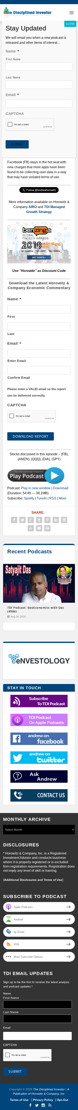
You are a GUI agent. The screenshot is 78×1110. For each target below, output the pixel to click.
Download (60, 488)
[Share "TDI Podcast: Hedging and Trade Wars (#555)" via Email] (39, 528)
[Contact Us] (39, 795)
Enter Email (16, 361)
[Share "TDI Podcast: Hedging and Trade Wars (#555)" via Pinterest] (47, 520)
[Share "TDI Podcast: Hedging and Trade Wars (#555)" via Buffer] (64, 520)
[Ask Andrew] (39, 776)
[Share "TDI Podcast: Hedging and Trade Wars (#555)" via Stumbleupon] (31, 528)
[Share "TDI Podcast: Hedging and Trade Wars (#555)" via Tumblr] (39, 520)
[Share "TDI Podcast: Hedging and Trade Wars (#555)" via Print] (47, 528)
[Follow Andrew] (39, 757)
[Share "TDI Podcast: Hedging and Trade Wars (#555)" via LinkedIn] (56, 520)
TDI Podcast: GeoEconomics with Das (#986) (35, 609)
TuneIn (42, 498)
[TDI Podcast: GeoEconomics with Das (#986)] (39, 583)
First (11, 316)
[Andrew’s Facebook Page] (39, 739)
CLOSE (70, 23)
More (62, 498)
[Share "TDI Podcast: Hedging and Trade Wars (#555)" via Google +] (31, 520)
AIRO (32, 207)
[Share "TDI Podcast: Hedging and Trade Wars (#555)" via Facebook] (14, 520)
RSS (52, 498)
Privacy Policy (43, 1099)
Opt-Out (62, 1099)
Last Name (11, 1012)
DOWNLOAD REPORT (30, 436)
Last (10, 334)
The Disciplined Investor (48, 1089)
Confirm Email (18, 377)
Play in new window (36, 488)
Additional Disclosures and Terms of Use (33, 879)
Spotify (29, 498)
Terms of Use (19, 1099)
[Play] (35, 483)
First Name (11, 997)
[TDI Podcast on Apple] (39, 720)
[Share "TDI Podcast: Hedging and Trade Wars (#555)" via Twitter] (22, 520)
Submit (15, 1071)
